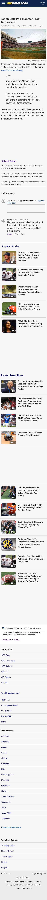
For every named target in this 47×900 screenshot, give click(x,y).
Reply (9, 234)
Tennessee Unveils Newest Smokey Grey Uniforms (30, 433)
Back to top (6, 874)
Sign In (4, 862)
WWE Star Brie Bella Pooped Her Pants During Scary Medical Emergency (30, 323)
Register (5, 867)
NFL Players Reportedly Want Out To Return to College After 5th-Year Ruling (28, 492)
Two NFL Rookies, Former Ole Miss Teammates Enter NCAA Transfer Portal (30, 418)
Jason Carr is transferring (11, 70)
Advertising (19, 881)
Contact (30, 881)
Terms (39, 881)
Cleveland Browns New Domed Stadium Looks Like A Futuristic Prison (29, 306)
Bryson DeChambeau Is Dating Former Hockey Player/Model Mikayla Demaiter (29, 256)
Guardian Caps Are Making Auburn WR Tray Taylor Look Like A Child (30, 272)
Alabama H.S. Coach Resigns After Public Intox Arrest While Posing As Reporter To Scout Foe (29, 577)
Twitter (17, 640)
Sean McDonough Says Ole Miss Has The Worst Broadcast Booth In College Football (30, 385)
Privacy (8, 881)
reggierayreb (12, 219)
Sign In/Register (39, 874)
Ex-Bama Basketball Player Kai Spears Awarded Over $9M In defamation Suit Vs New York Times (30, 402)
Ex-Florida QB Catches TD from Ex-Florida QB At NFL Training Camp (30, 507)
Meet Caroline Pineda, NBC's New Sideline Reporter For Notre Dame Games (30, 291)
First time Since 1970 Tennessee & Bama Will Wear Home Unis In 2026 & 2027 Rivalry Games (31, 543)
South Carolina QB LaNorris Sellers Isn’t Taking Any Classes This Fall (30, 524)
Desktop (26, 877)
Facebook (6, 640)
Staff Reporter (8, 26)
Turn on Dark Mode (24, 888)
